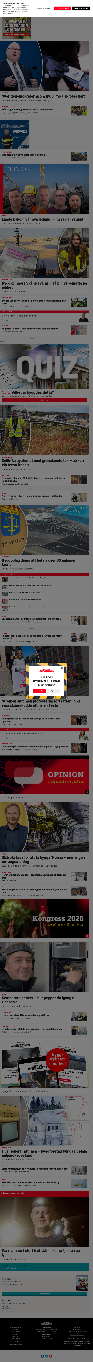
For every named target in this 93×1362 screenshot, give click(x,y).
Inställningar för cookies (43, 8)
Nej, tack (53, 691)
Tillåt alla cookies (63, 8)
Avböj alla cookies (81, 8)
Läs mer (17, 13)
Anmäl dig (39, 691)
